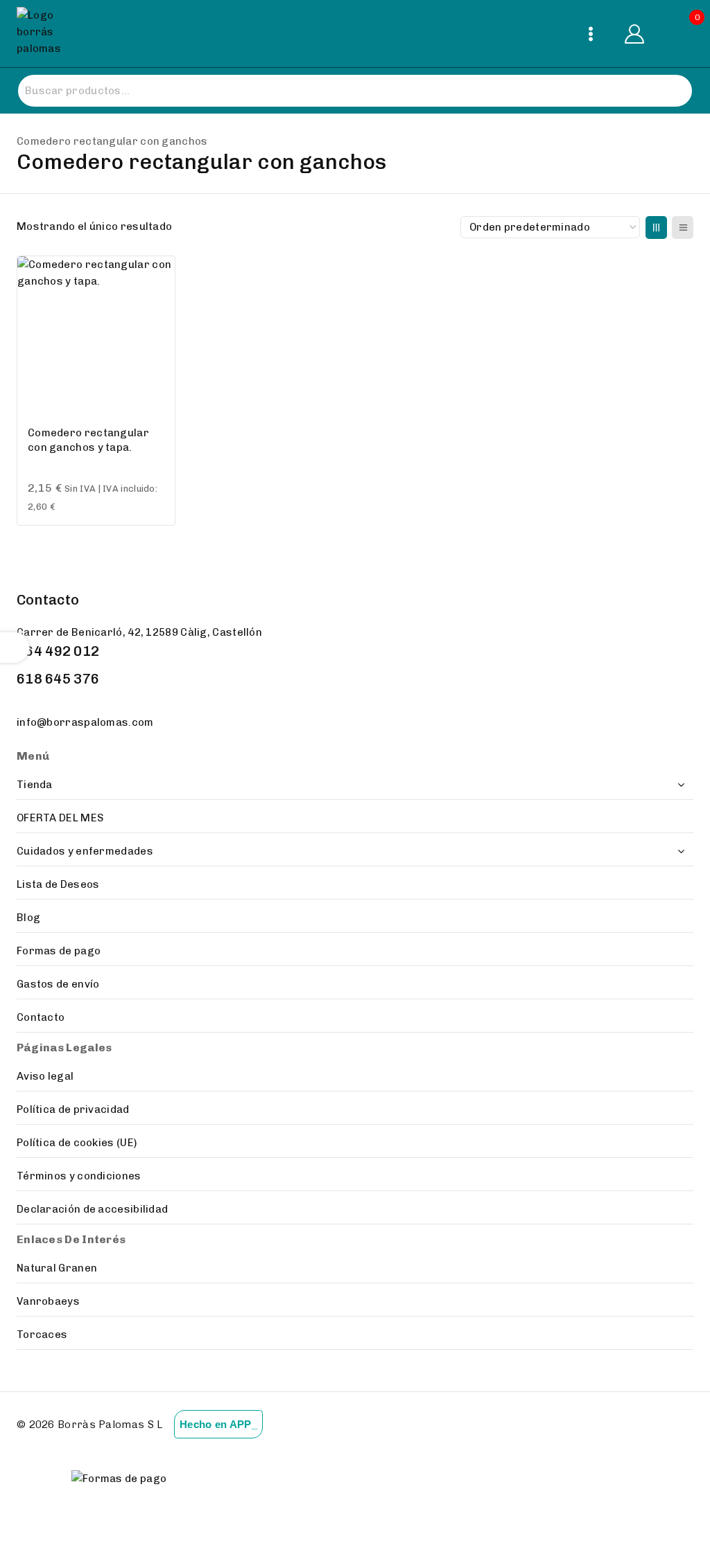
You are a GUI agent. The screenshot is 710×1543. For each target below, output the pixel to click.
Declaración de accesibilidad (92, 1209)
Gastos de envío (58, 984)
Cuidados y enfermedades (85, 851)
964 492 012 (58, 651)
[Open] (14, 647)
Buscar (667, 91)
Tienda (35, 784)
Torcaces (42, 1334)
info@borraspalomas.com (85, 722)
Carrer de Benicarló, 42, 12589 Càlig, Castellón (139, 632)
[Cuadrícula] (656, 227)
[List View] (682, 227)
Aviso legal (45, 1076)
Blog (28, 917)
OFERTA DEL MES (60, 818)
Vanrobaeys (48, 1301)
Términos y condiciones (79, 1176)
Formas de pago (59, 951)
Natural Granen (57, 1268)
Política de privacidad (73, 1109)
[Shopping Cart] (681, 33)
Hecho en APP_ (218, 1424)
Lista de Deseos (58, 884)
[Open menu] (590, 34)
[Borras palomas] (43, 33)
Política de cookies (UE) (77, 1142)
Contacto (40, 1017)
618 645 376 (58, 678)
